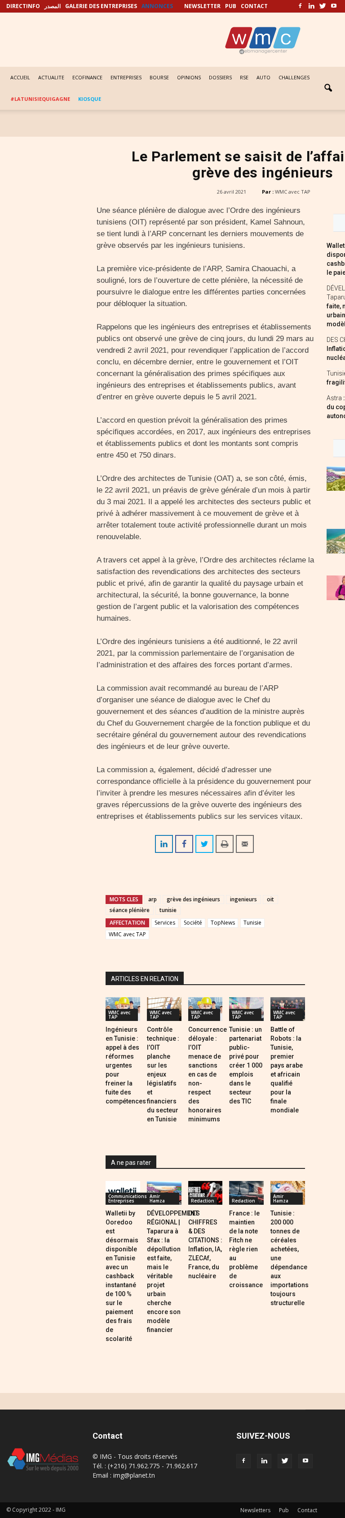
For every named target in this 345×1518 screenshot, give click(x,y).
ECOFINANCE (87, 77)
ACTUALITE (51, 77)
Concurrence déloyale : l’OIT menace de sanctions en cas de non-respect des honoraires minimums (207, 1074)
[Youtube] (334, 6)
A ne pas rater (131, 1162)
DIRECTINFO (23, 6)
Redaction (202, 1201)
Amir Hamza (157, 1198)
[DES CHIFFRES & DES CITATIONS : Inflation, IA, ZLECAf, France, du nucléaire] (205, 1193)
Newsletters (255, 1510)
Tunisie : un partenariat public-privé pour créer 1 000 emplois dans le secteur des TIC (245, 1065)
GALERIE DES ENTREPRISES (101, 6)
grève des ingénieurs (193, 899)
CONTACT (254, 6)
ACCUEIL (20, 77)
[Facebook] (300, 6)
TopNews (223, 922)
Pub (284, 1510)
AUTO (263, 77)
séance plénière (130, 910)
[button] (328, 88)
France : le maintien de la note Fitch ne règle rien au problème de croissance (246, 1249)
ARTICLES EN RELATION (144, 978)
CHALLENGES (294, 77)
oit (270, 899)
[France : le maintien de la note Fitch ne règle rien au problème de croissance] (246, 1193)
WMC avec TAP (292, 191)
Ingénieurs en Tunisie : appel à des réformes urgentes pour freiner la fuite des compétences (126, 1065)
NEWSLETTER (202, 6)
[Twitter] (322, 6)
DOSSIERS (220, 77)
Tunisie (252, 922)
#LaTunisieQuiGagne (40, 98)
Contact (307, 1510)
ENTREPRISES (126, 77)
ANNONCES (157, 6)
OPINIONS (189, 77)
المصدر (52, 6)
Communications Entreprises (127, 1198)
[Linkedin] (311, 6)
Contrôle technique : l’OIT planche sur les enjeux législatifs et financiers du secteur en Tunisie (163, 1074)
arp (152, 899)
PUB (230, 6)
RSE (244, 77)
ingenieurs (243, 899)
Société (193, 922)
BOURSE (159, 77)
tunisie (168, 910)
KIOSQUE (89, 98)
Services (165, 922)
